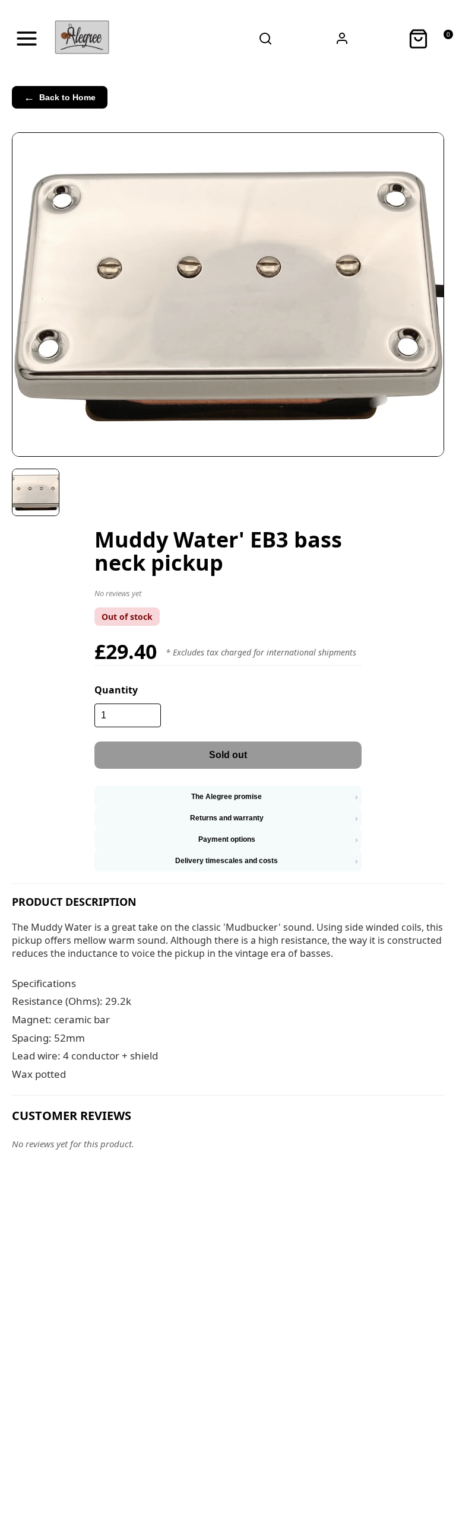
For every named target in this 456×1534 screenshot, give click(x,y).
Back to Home (60, 97)
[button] (228, 595)
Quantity (116, 689)
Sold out (228, 755)
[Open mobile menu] (27, 38)
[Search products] (265, 38)
